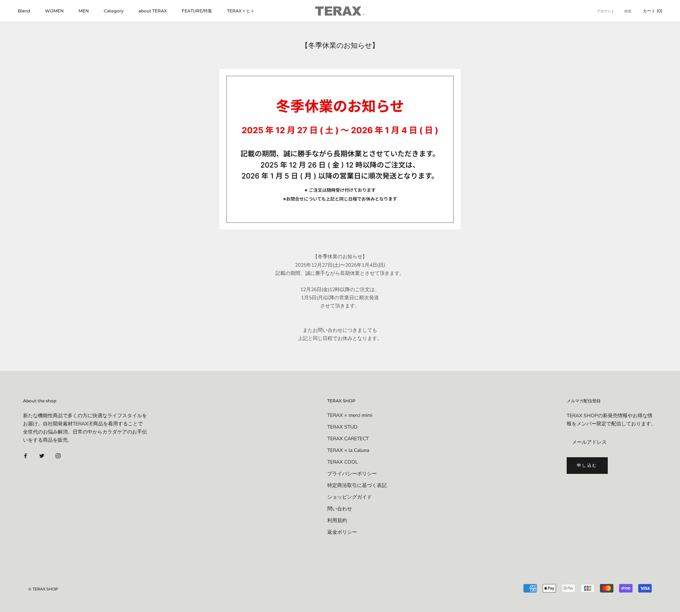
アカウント (605, 11)
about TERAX (152, 10)
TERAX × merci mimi (349, 415)
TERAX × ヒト (241, 10)
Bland (24, 10)
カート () (652, 10)
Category (114, 10)
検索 (627, 11)
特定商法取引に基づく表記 (357, 485)
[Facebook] (25, 455)
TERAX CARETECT (348, 438)
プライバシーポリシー (352, 473)
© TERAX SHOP (43, 588)
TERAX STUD (342, 427)
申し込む (587, 465)
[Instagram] (58, 455)
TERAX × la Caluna (348, 450)
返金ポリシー (342, 532)
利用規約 (337, 520)
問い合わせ (339, 508)
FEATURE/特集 (197, 10)
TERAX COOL (342, 462)
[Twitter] (41, 455)
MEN (84, 10)
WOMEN (54, 10)
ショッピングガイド (349, 497)
